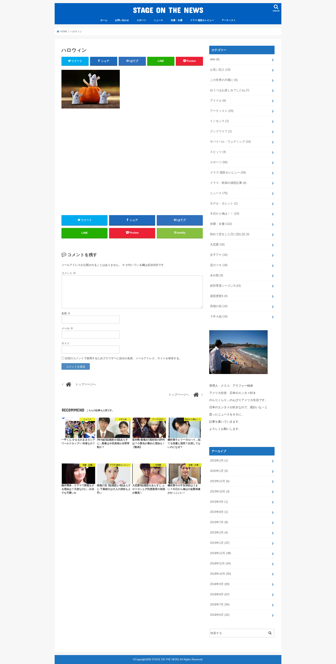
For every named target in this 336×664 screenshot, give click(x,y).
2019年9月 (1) (219, 501)
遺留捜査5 (219, 296)
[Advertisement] (132, 161)
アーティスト (229, 20)
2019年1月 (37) (219, 542)
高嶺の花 (219, 306)
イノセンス (219, 121)
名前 (65, 313)
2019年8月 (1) (219, 511)
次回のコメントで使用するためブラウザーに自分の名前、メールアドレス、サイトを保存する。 (123, 358)
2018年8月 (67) (219, 594)
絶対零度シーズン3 (225, 285)
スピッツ (218, 151)
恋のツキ (219, 265)
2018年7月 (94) (219, 604)
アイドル (218, 100)
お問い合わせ (122, 20)
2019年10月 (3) (219, 491)
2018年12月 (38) (220, 553)
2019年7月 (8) (219, 522)
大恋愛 (217, 244)
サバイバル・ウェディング (230, 141)
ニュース (158, 20)
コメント (68, 273)
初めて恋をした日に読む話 (229, 234)
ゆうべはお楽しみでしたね (229, 90)
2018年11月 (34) (220, 563)
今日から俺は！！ (224, 213)
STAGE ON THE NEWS (168, 9)
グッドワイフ (221, 131)
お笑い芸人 (220, 69)
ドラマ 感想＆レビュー (202, 20)
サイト (65, 343)
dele (215, 59)
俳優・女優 (176, 20)
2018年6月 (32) (219, 614)
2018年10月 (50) (220, 573)
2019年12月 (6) (219, 481)
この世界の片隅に (224, 79)
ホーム (103, 20)
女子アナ (219, 254)
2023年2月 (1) (219, 460)
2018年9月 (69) (219, 584)
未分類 (216, 275)
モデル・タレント (224, 203)
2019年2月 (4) (219, 532)
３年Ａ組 (219, 316)
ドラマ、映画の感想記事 (228, 182)
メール (67, 328)
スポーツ (141, 20)
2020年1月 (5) (219, 470)
